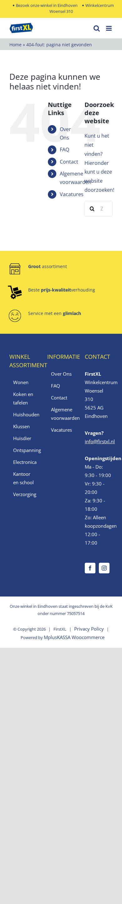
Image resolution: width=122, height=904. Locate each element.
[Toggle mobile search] (97, 28)
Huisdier (22, 438)
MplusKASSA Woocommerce (74, 637)
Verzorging (23, 494)
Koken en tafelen (23, 398)
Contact (69, 161)
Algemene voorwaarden (61, 413)
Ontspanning (23, 450)
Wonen (20, 382)
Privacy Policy (89, 629)
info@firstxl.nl (100, 441)
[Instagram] (104, 568)
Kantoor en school (23, 478)
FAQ (64, 149)
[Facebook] (90, 568)
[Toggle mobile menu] (109, 28)
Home (15, 45)
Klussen (21, 426)
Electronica (23, 462)
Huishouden (23, 414)
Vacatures (72, 194)
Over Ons (61, 374)
